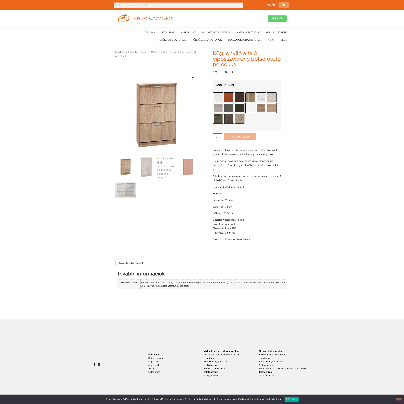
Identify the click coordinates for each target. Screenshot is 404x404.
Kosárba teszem (240, 136)
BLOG (283, 39)
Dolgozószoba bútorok (244, 39)
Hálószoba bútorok (216, 32)
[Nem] (399, 399)
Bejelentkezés (155, 358)
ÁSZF (151, 368)
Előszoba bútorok (172, 39)
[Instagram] (99, 364)
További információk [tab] (131, 263)
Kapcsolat (188, 32)
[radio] (218, 97)
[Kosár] (284, 5)
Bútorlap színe (225, 85)
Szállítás (168, 32)
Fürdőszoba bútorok (207, 39)
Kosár (271, 4)
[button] (193, 79)
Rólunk (150, 32)
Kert (271, 39)
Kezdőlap (120, 52)
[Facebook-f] (94, 364)
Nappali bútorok (248, 32)
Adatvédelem (155, 365)
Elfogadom (291, 399)
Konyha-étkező (276, 32)
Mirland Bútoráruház (153, 18)
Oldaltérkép (154, 372)
